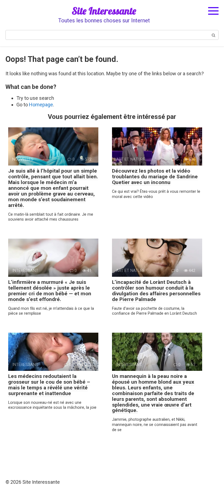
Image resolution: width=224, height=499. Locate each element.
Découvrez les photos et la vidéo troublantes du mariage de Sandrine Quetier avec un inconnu (155, 176)
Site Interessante (104, 11)
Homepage (41, 104)
